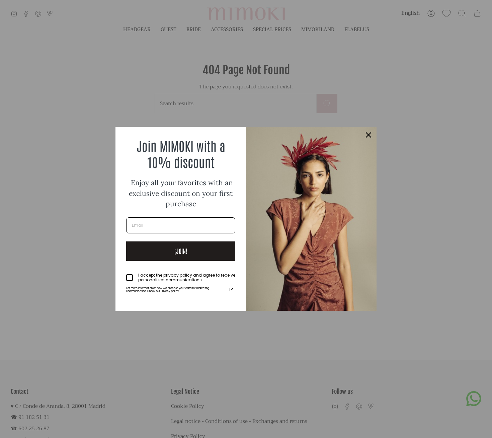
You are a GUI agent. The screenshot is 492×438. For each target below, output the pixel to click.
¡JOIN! (180, 251)
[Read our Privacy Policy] (231, 290)
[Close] (368, 135)
